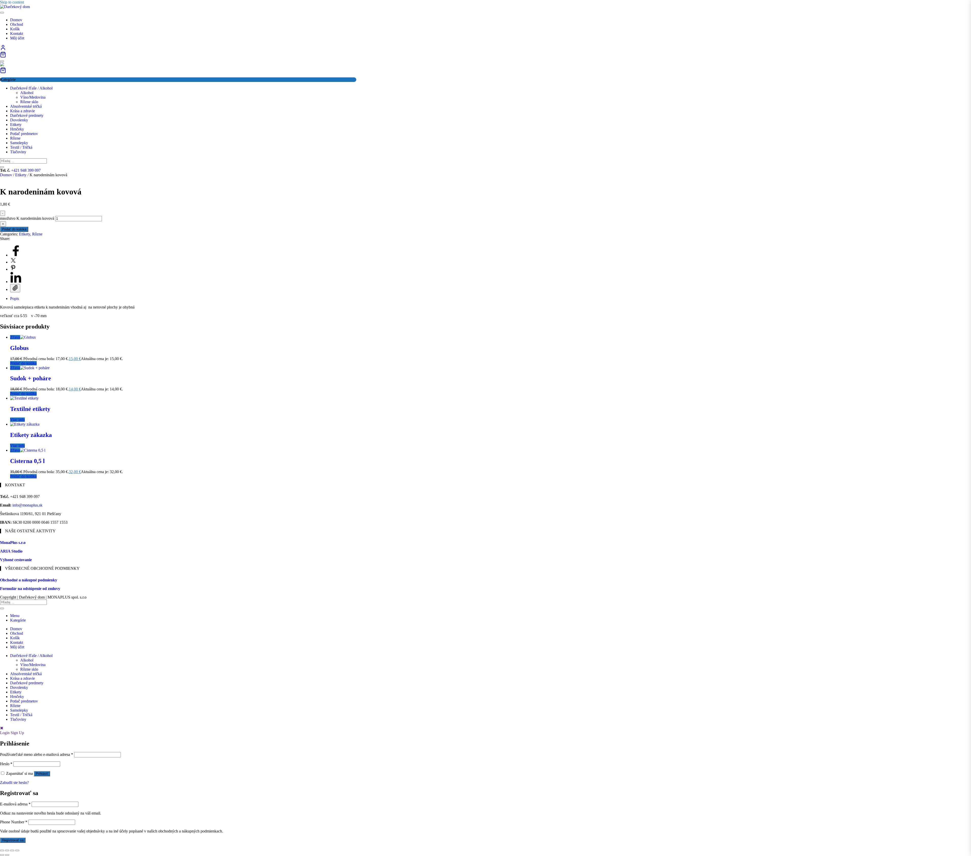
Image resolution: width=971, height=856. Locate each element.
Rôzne (15, 138)
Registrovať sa (13, 840)
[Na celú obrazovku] (7, 850)
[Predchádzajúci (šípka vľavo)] (2, 855)
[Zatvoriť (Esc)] (17, 850)
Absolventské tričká (26, 106)
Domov (6, 175)
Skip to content (12, 2)
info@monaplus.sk (27, 505)
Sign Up (17, 733)
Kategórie (18, 620)
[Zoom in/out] (2, 850)
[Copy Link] (15, 288)
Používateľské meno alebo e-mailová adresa (36, 754)
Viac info (17, 420)
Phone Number (13, 822)
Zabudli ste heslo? (14, 782)
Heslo (6, 764)
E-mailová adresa (15, 804)
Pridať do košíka (14, 229)
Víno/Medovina (33, 97)
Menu (14, 615)
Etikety (15, 124)
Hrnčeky (17, 129)
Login (5, 733)
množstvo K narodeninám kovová (27, 218)
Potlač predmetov (24, 133)
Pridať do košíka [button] (23, 363)
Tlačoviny (18, 152)
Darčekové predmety (26, 115)
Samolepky (19, 143)
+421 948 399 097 (26, 170)
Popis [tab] (14, 298)
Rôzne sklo (29, 102)
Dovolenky (19, 120)
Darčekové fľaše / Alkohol (31, 88)
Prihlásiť (42, 774)
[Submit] (2, 167)
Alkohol (26, 93)
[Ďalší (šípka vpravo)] (7, 855)
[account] (3, 49)
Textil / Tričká (21, 147)
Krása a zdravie (22, 111)
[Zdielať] (12, 850)
